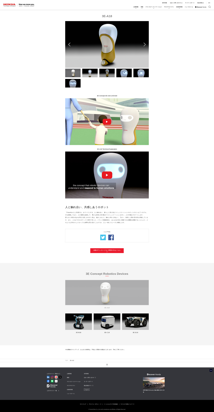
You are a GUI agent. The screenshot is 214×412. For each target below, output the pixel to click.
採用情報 (164, 2)
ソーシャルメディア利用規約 (111, 404)
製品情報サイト (88, 385)
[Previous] (69, 44)
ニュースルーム (189, 7)
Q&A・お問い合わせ (175, 2)
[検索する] (210, 7)
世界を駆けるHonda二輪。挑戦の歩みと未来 (153, 391)
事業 (142, 7)
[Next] (144, 44)
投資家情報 (179, 7)
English (87, 389)
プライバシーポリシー (94, 404)
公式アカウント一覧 (52, 390)
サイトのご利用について (126, 404)
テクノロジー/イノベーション (154, 7)
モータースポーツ (189, 2)
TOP (66, 360)
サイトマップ (83, 404)
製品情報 (199, 2)
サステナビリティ (169, 7)
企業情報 (135, 7)
